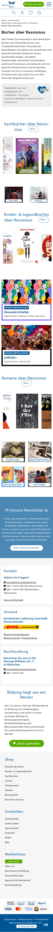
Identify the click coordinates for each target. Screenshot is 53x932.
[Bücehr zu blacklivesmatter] (13, 452)
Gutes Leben (12, 823)
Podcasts (10, 833)
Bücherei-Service (14, 799)
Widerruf (32, 923)
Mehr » (33, 129)
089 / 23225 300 (15, 589)
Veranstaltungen (14, 875)
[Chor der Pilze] (27, 411)
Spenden (14, 861)
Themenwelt (12, 785)
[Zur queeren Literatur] (26, 345)
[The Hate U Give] (27, 246)
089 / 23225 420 (15, 673)
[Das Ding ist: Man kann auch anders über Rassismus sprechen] (27, 156)
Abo (7, 842)
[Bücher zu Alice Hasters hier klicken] (14, 195)
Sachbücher (11, 776)
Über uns (10, 866)
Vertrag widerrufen (26, 926)
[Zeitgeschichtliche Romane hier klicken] (40, 452)
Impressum (10, 919)
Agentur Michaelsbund (17, 880)
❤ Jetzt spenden (34, 4)
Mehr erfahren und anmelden (26, 547)
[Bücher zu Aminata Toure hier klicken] (39, 195)
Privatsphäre (42, 919)
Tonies (8, 781)
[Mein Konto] (22, 12)
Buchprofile (11, 795)
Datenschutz (26, 919)
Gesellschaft (12, 819)
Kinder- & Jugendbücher (18, 771)
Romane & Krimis (14, 766)
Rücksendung (29, 638)
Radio (8, 837)
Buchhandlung (13, 885)
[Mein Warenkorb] (39, 12)
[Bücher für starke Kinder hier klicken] (13, 477)
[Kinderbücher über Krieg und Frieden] (40, 477)
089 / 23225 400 (15, 586)
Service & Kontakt (13, 600)
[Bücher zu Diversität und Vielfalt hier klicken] (26, 300)
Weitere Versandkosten (16, 634)
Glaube (9, 790)
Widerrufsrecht (12, 638)
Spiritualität (11, 828)
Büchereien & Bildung (17, 871)
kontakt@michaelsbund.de (21, 582)
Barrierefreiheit (17, 923)
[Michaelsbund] (8, 5)
